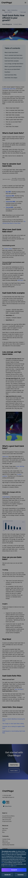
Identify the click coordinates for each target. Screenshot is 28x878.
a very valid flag (20, 466)
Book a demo (14, 770)
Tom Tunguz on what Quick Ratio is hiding (13, 723)
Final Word (7, 72)
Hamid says (5, 456)
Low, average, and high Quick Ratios (14, 63)
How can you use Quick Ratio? (12, 69)
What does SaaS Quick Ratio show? (14, 58)
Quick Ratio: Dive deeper (11, 77)
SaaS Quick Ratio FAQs (10, 75)
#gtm (9, 10)
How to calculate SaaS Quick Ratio (13, 55)
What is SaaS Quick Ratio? (11, 52)
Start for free (14, 765)
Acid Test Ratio (19, 689)
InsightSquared (6, 497)
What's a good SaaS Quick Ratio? (13, 66)
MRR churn (20, 280)
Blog (3, 10)
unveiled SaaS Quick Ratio (9, 88)
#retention (14, 10)
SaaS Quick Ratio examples (12, 61)
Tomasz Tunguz (8, 248)
